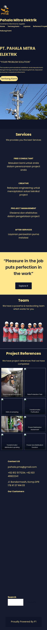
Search (12, 597)
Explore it (23, 285)
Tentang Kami (9, 78)
